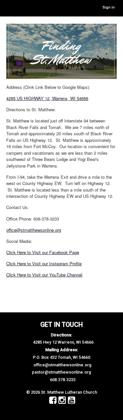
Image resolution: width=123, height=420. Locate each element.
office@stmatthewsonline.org (33, 230)
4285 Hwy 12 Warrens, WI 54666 (63, 342)
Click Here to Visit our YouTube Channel (44, 275)
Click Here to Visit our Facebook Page (42, 252)
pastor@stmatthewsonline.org (61, 372)
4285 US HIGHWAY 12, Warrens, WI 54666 (47, 98)
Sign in (109, 7)
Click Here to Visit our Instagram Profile (44, 263)
